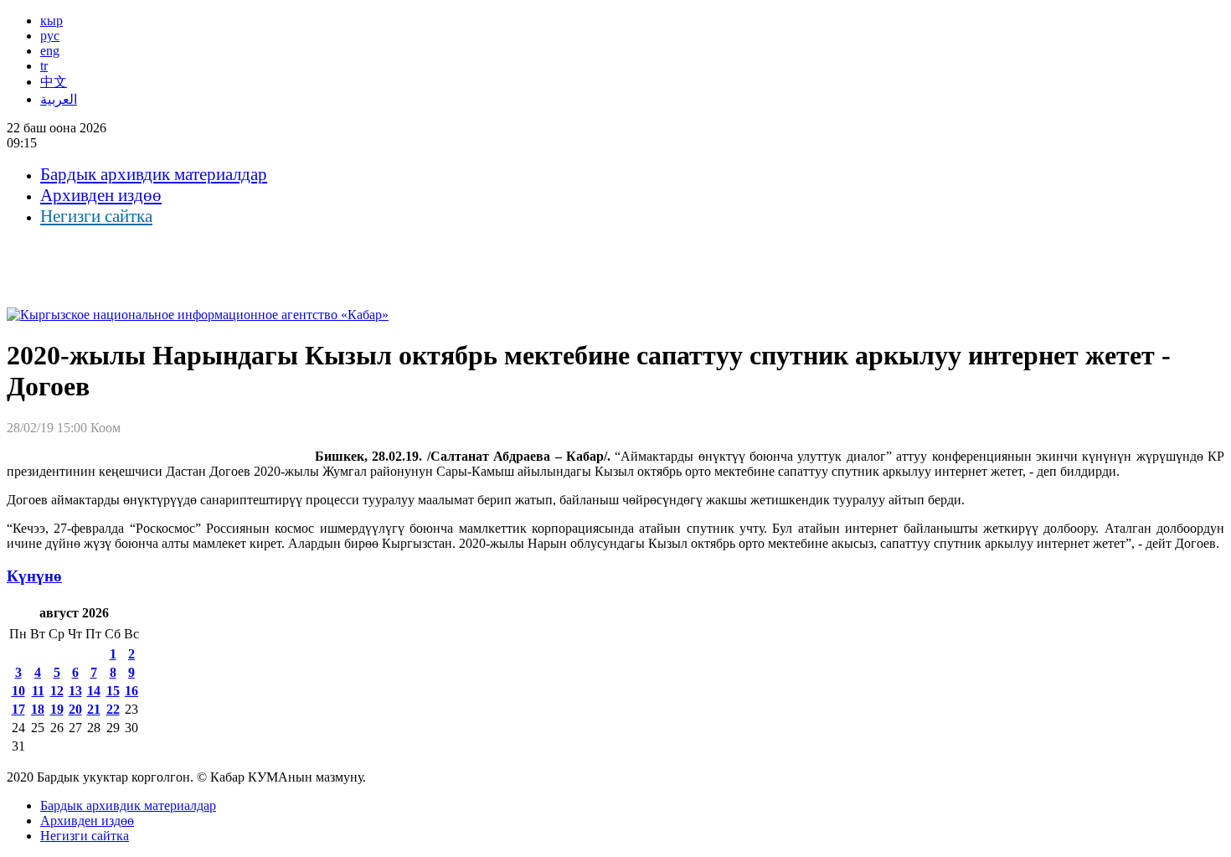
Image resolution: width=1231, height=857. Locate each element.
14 (93, 691)
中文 (53, 82)
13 (75, 691)
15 (113, 691)
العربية (58, 99)
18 (37, 709)
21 (93, 709)
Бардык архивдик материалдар (153, 174)
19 (57, 709)
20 (75, 709)
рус (49, 35)
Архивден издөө (101, 195)
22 (113, 709)
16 (131, 691)
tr (44, 66)
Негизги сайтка (96, 216)
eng (49, 51)
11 (38, 691)
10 (18, 691)
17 (18, 709)
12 (57, 691)
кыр (51, 20)
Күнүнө (34, 576)
